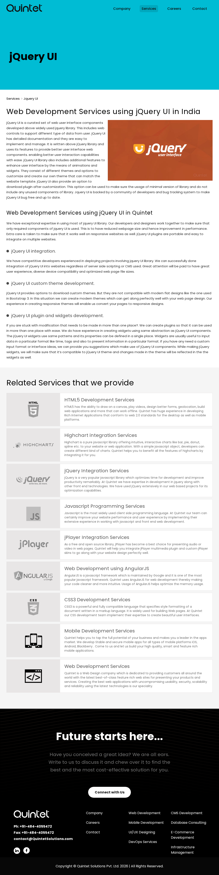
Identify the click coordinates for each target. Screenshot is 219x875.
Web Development (145, 813)
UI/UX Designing (142, 832)
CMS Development (187, 813)
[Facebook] (26, 850)
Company (121, 8)
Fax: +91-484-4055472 (34, 832)
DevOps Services (143, 841)
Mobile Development (146, 822)
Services (149, 8)
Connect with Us (109, 792)
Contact (199, 8)
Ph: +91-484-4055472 (33, 826)
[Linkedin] (17, 850)
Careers (174, 8)
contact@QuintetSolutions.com (43, 838)
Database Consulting (188, 822)
